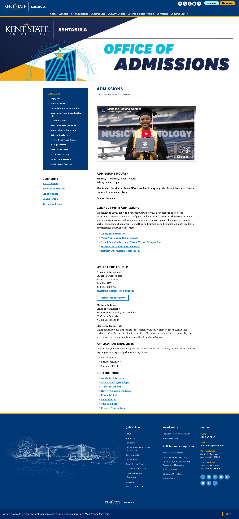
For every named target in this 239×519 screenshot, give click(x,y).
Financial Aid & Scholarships (64, 108)
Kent (98, 94)
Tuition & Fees (109, 403)
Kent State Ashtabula (111, 94)
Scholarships (108, 399)
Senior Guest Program (61, 164)
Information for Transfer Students (120, 246)
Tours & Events (57, 103)
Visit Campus (50, 183)
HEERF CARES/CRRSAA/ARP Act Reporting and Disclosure (176, 463)
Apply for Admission (113, 233)
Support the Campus (134, 486)
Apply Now (211, 3)
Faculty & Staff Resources (136, 468)
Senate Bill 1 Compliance (173, 473)
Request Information (113, 408)
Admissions (54, 93)
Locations (130, 481)
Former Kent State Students (64, 139)
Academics (130, 438)
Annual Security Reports (173, 452)
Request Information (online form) (121, 250)
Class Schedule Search (135, 463)
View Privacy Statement (97, 514)
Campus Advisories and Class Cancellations (138, 449)
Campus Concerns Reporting (175, 457)
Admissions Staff (59, 149)
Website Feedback (170, 438)
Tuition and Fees (52, 203)
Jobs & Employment (134, 472)
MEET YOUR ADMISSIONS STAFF (113, 297)
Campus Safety (132, 459)
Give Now (228, 3)
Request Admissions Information (176, 433)
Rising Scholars (58, 144)
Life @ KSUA (131, 477)
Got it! (229, 514)
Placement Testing (59, 154)
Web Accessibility (170, 478)
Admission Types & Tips (115, 382)
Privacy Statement (170, 469)
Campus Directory (133, 454)
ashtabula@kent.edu (212, 445)
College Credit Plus (60, 135)
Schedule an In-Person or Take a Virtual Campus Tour (131, 242)
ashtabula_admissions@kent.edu (115, 290)
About (128, 433)
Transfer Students (111, 386)
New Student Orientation (63, 130)
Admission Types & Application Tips (65, 114)
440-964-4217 (207, 436)
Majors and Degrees (54, 188)
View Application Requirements (119, 237)
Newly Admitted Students (116, 390)
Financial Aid (109, 395)
